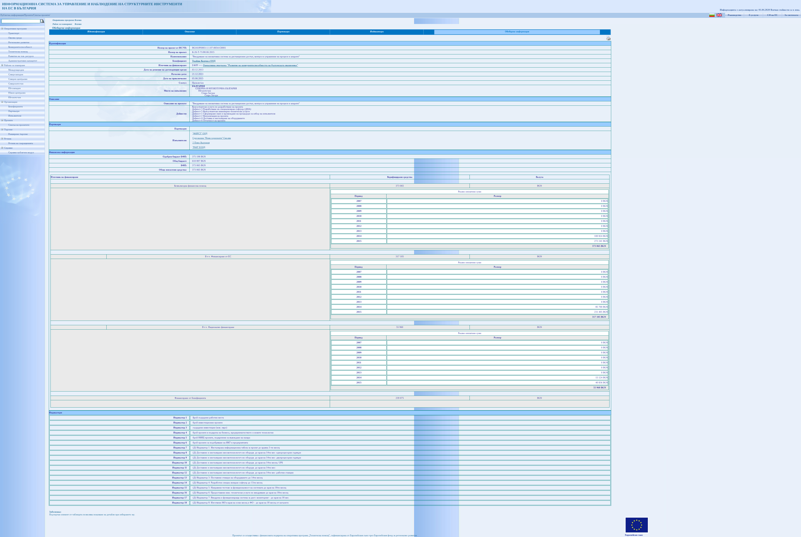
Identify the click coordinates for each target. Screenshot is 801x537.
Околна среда (15, 38)
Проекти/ (28, 15)
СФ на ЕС (772, 15)
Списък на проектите (18, 125)
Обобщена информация (517, 31)
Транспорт (13, 33)
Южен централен (16, 93)
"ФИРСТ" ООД (200, 133)
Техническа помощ (18, 51)
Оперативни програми (15, 29)
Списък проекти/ (41, 15)
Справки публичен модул (21, 152)
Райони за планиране (14, 65)
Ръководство (734, 15)
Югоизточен (14, 97)
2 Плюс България (201, 143)
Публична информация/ (12, 15)
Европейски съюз (634, 535)
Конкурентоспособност (20, 47)
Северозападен (15, 74)
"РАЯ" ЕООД (199, 147)
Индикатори (377, 31)
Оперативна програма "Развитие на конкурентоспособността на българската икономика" (250, 65)
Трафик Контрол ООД (203, 61)
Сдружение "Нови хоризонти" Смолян (212, 138)
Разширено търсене (18, 134)
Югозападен (14, 88)
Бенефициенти (15, 106)
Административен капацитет (22, 61)
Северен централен (17, 79)
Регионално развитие (18, 42)
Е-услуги (753, 15)
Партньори (13, 111)
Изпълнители (14, 116)
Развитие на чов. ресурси (21, 56)
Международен (16, 70)
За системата (791, 15)
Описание (190, 31)
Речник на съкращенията (20, 143)
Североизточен (15, 84)
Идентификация (96, 31)
